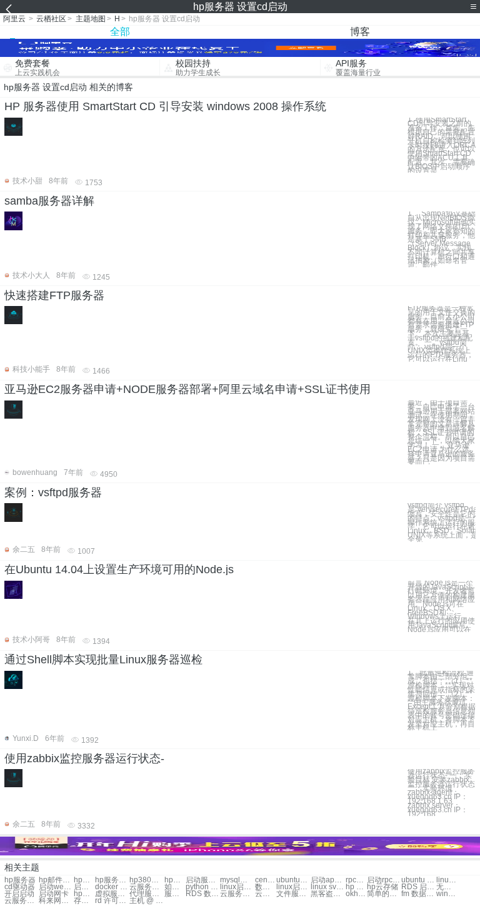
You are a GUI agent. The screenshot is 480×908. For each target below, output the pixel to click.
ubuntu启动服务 (293, 880)
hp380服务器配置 (146, 880)
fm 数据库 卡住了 (418, 893)
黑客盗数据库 (328, 893)
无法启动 (447, 887)
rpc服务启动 (356, 880)
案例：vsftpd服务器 (53, 492)
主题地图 (91, 18)
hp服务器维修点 (175, 880)
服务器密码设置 (175, 893)
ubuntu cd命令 (418, 880)
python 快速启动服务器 (203, 887)
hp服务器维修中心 (84, 880)
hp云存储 (382, 887)
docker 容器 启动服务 (112, 887)
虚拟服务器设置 (112, 893)
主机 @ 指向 (146, 900)
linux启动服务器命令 (237, 887)
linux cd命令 (447, 880)
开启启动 (19, 893)
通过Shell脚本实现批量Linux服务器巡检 (103, 659)
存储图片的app (84, 900)
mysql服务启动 (237, 880)
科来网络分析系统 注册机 (56, 900)
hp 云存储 (356, 887)
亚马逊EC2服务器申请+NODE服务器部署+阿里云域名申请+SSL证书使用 (187, 389)
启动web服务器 (56, 887)
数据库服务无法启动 (265, 887)
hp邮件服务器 (56, 880)
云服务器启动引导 (146, 887)
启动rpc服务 (384, 880)
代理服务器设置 (146, 893)
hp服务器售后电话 (112, 880)
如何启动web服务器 (175, 887)
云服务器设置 (265, 893)
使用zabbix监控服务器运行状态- (84, 758)
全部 (120, 31)
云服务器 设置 (237, 893)
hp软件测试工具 (84, 893)
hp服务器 (20, 880)
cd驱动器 (19, 887)
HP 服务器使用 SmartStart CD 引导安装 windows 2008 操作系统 (165, 106)
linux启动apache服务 (293, 887)
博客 (360, 31)
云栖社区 (51, 18)
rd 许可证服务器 (112, 900)
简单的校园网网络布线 (384, 893)
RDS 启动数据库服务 (418, 887)
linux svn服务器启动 (328, 887)
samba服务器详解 (49, 201)
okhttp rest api (356, 893)
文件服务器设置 (293, 893)
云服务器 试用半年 (21, 900)
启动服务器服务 (203, 880)
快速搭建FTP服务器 (54, 295)
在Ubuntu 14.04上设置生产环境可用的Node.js (119, 569)
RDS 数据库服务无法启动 (203, 893)
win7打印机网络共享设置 (447, 893)
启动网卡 (54, 893)
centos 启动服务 (265, 880)
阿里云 (14, 18)
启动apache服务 (328, 880)
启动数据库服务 (84, 887)
